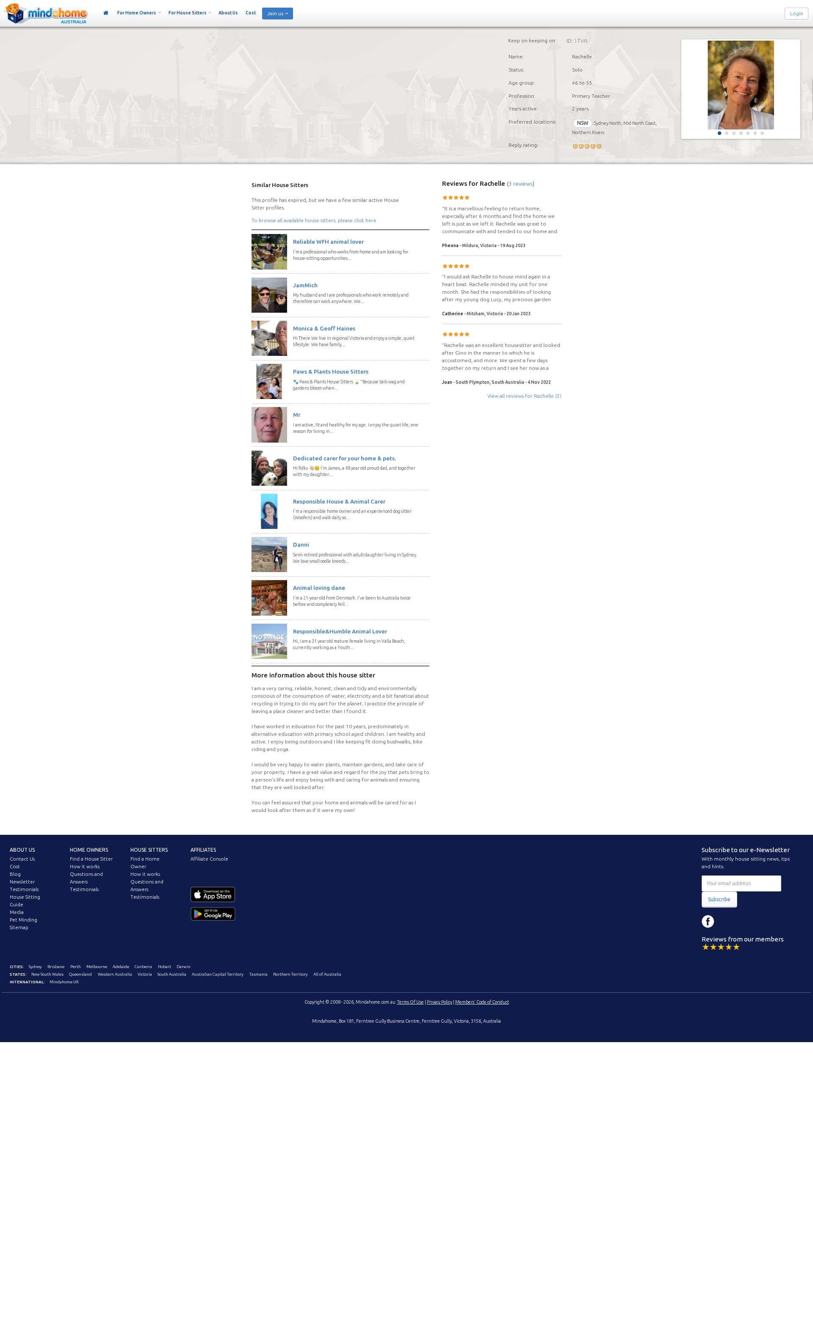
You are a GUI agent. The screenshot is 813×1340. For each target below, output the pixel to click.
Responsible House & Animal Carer (339, 501)
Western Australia (115, 974)
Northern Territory (290, 974)
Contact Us (22, 858)
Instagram (727, 921)
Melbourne (96, 966)
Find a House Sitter (91, 858)
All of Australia (327, 974)
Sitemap (19, 927)
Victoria (145, 974)
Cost (251, 12)
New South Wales (47, 974)
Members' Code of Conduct (482, 1001)
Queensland (80, 974)
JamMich (305, 285)
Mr (296, 414)
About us (22, 850)
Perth (75, 966)
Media (17, 912)
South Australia (172, 974)
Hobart (164, 966)
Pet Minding (23, 919)
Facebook (708, 921)
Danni (301, 544)
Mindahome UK (64, 982)
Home (106, 13)
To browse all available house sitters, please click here (314, 220)
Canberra (143, 966)
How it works (85, 866)
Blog (15, 874)
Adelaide (121, 966)
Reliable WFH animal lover (328, 241)
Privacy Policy (439, 1001)
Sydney (35, 966)
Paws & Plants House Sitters (330, 371)
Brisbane (55, 966)
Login (796, 13)
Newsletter (22, 881)
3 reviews (521, 183)
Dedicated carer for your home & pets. (344, 458)
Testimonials (24, 889)
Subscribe (719, 899)
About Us (228, 12)
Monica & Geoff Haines (324, 328)
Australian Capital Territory (217, 974)
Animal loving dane (319, 587)
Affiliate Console (209, 858)
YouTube (746, 921)
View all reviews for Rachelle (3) (524, 396)
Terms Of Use (410, 1001)
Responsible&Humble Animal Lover (340, 631)
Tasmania (258, 974)
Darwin (184, 966)
